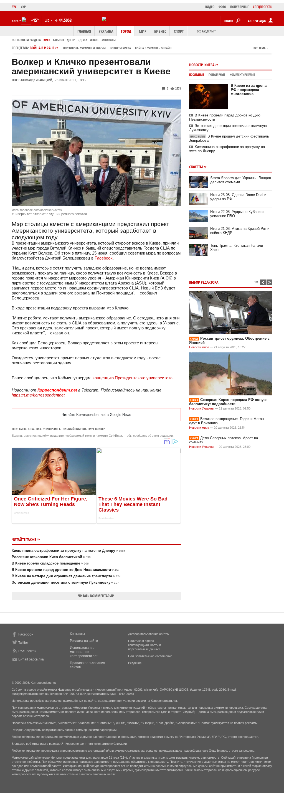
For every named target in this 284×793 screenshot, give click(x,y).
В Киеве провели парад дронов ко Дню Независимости (66, 570)
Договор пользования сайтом (148, 634)
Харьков (58, 40)
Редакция (134, 663)
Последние (196, 74)
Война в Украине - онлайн (153, 48)
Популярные (217, 74)
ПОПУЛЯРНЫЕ (239, 6)
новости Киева (120, 48)
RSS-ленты (27, 651)
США (31, 429)
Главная (84, 31)
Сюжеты (196, 166)
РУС (14, 6)
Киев (47, 40)
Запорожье (108, 40)
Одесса (82, 40)
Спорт (179, 31)
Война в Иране (100, 47)
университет (51, 429)
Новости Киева (201, 64)
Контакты (77, 634)
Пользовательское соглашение (150, 656)
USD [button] (47, 20)
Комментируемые (242, 74)
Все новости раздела (26, 40)
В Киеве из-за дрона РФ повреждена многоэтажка (249, 89)
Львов (94, 40)
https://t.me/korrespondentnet (38, 395)
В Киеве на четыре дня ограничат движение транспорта (66, 576)
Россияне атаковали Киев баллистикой (51, 557)
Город (126, 31)
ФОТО (222, 6)
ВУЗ (38, 429)
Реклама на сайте (84, 641)
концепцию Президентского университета (133, 377)
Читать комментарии (96, 595)
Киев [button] (15, 21)
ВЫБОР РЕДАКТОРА (203, 282)
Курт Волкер (96, 429)
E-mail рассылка (31, 659)
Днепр (71, 40)
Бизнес (160, 31)
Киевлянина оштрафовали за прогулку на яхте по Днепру (68, 550)
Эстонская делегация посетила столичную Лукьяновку (65, 582)
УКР (23, 6)
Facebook (103, 258)
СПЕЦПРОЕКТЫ (262, 6)
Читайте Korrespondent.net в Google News (96, 415)
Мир (142, 31)
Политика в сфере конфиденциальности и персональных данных (144, 645)
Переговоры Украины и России (84, 48)
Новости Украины (201, 408)
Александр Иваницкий (36, 80)
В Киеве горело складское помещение (50, 563)
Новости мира (199, 347)
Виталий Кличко (74, 429)
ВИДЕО (209, 6)
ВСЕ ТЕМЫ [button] (259, 48)
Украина (106, 31)
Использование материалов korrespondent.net (83, 652)
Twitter (23, 643)
